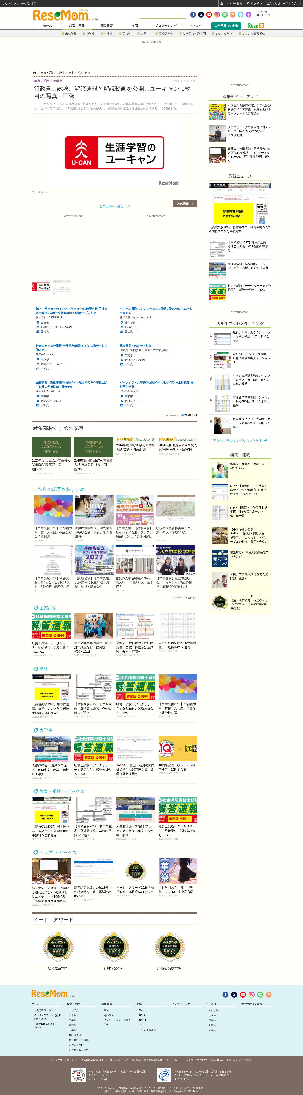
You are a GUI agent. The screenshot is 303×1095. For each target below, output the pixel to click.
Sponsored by (172, 415)
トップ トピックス (58, 852)
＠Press (231, 1060)
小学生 (90, 33)
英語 (135, 25)
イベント (196, 25)
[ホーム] (34, 72)
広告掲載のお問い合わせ (93, 1060)
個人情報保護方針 (153, 1060)
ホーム (47, 25)
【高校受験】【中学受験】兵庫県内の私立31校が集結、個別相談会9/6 (93, 582)
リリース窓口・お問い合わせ (63, 1060)
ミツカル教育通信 (253, 33)
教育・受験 (77, 25)
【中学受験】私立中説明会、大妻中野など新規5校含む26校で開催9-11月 (174, 582)
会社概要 (136, 1060)
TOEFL (143, 1020)
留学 (106, 1010)
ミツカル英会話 (147, 1030)
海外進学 (109, 1015)
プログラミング (166, 25)
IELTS (142, 1025)
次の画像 (183, 203)
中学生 (108, 33)
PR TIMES (201, 1060)
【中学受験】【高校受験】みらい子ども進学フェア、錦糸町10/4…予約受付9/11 (134, 532)
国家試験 (48, 607)
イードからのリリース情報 (179, 1060)
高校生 (126, 33)
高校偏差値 (166, 33)
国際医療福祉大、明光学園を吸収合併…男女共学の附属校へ (93, 532)
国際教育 (106, 25)
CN (267, 15)
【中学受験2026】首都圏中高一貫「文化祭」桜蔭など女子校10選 (53, 532)
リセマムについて (119, 1060)
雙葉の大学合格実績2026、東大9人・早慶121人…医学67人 (134, 582)
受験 (43, 669)
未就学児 (71, 33)
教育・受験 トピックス (62, 791)
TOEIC (142, 1015)
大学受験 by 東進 (226, 25)
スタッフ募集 (245, 1060)
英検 (141, 1010)
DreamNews (216, 1060)
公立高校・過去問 (194, 33)
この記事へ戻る (114, 206)
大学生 (145, 33)
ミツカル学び (224, 33)
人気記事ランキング (45, 1010)
